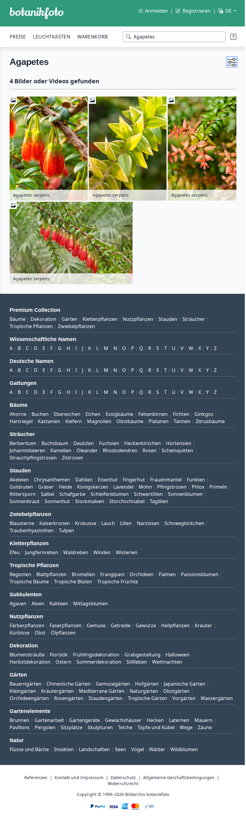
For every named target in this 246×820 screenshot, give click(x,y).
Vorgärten (184, 696)
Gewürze (146, 623)
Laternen (179, 725)
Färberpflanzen (27, 623)
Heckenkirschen (142, 441)
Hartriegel (21, 419)
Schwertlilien (171, 491)
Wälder (157, 754)
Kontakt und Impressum (76, 782)
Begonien (20, 572)
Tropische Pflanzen (31, 324)
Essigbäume (119, 411)
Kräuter (203, 623)
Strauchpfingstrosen (33, 455)
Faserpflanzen (66, 623)
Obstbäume (129, 419)
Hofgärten (147, 681)
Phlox (198, 484)
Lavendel (123, 484)
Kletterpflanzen (100, 316)
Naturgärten (144, 688)
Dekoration (43, 316)
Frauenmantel (166, 477)
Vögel (137, 754)
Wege (186, 732)
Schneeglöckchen (184, 520)
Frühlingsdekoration (96, 652)
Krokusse (85, 520)
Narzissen (148, 520)
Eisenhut (108, 477)
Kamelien (60, 448)
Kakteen (59, 601)
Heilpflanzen (175, 623)
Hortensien (178, 441)
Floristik (59, 652)
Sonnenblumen (208, 491)
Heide (65, 484)
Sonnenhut (57, 499)
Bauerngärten (25, 681)
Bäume (18, 316)
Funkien (196, 477)
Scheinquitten (177, 448)
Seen (120, 754)
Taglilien (159, 499)
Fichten (181, 411)
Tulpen (66, 528)
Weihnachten (167, 659)
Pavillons (20, 732)
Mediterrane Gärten (101, 688)
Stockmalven (89, 499)
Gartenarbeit (49, 725)
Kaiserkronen (54, 520)
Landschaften (94, 754)
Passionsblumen (199, 572)
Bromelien (83, 572)
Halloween (178, 652)
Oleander (87, 448)
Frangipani (112, 572)
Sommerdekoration (98, 659)
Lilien (126, 520)
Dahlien (84, 477)
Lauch (108, 520)
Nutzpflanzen (138, 316)
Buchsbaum (54, 441)
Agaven (18, 601)
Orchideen (142, 572)
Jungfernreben (41, 550)
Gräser (46, 484)
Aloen (38, 601)
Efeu (15, 550)
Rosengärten (68, 696)
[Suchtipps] (229, 37)
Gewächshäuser (123, 725)
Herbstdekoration (30, 659)
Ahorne (18, 411)
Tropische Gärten (147, 696)
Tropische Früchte (117, 579)
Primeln (18, 491)
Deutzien (84, 441)
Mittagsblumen (90, 601)
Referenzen (33, 782)
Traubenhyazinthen (32, 528)
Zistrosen (72, 455)
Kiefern (73, 419)
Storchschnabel (127, 499)
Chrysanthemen (52, 477)
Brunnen (19, 725)
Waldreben (75, 550)
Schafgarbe (95, 491)
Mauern (203, 725)
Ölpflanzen (63, 630)
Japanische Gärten (184, 681)
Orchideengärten (29, 696)
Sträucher (193, 316)
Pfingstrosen (172, 484)
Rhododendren (120, 448)
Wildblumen (184, 754)
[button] (227, 61)
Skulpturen (100, 732)
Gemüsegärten (113, 681)
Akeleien (19, 477)
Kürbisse (19, 630)
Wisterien (126, 550)
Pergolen (45, 732)
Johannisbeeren (27, 448)
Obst (40, 630)
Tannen (182, 419)
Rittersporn (45, 491)
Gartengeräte (84, 725)
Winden (102, 550)
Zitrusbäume (210, 419)
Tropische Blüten (73, 579)
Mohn (145, 484)
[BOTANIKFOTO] (37, 13)
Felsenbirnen (153, 411)
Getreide (120, 623)
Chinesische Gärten (68, 681)
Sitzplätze (71, 732)
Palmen (167, 572)
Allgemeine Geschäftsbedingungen (176, 782)
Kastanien (49, 419)
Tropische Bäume (29, 579)
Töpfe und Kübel (156, 732)
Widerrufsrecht (121, 788)
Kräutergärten (57, 688)
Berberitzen (23, 441)
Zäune (205, 732)
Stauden (167, 316)
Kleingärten (23, 688)
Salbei (70, 491)
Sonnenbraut (25, 499)
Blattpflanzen (51, 572)
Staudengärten (105, 696)
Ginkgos (203, 411)
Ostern (63, 659)
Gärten (69, 316)
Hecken (155, 725)
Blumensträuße (27, 652)
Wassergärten (26, 703)
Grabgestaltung (142, 652)
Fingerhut (134, 477)
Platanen (158, 419)
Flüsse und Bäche (29, 754)
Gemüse (96, 623)
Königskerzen (92, 484)
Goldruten (21, 484)
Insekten (64, 754)
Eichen (93, 411)
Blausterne (22, 520)
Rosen (149, 448)
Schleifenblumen (132, 491)
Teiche (125, 732)
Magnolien (99, 419)
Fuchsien (109, 441)
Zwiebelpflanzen (76, 324)
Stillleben (136, 659)
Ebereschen (67, 411)
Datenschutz (121, 782)
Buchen (40, 411)
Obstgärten (176, 688)
